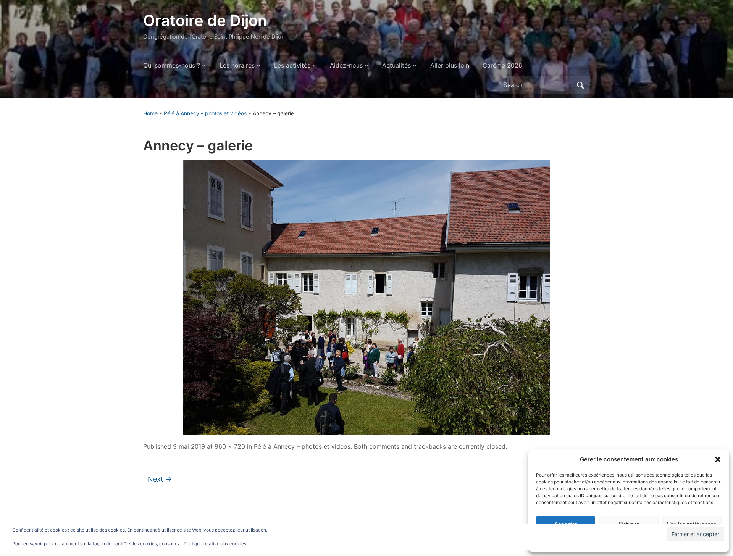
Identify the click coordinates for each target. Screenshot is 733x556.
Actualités (396, 65)
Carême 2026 (502, 65)
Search (580, 85)
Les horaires (237, 65)
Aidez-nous (346, 65)
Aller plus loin (449, 65)
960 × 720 (230, 446)
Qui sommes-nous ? (171, 65)
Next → (160, 479)
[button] (718, 459)
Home (150, 113)
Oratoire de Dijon (205, 20)
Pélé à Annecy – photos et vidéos (205, 113)
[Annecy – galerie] (366, 296)
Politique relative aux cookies (215, 543)
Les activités (292, 65)
